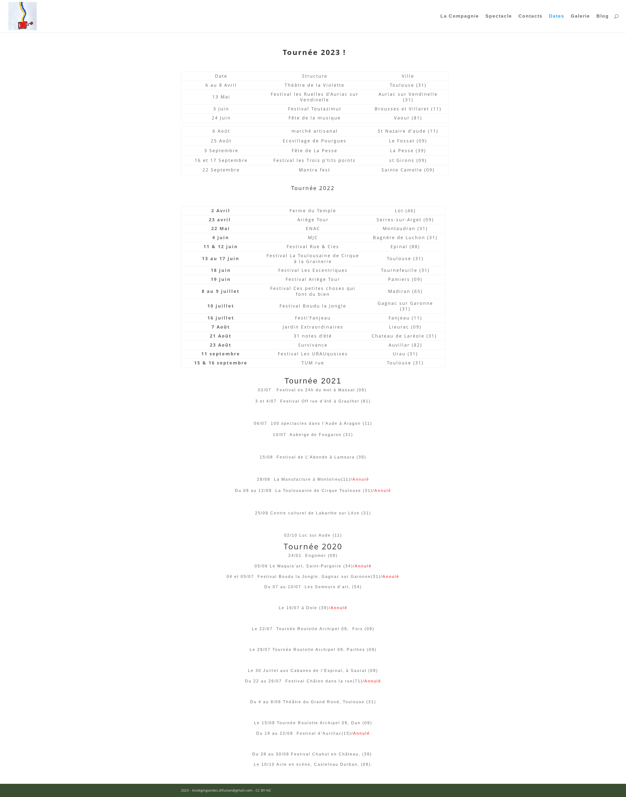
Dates (556, 16)
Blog (602, 16)
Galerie (580, 16)
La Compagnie (459, 16)
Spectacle (498, 16)
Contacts (530, 16)
